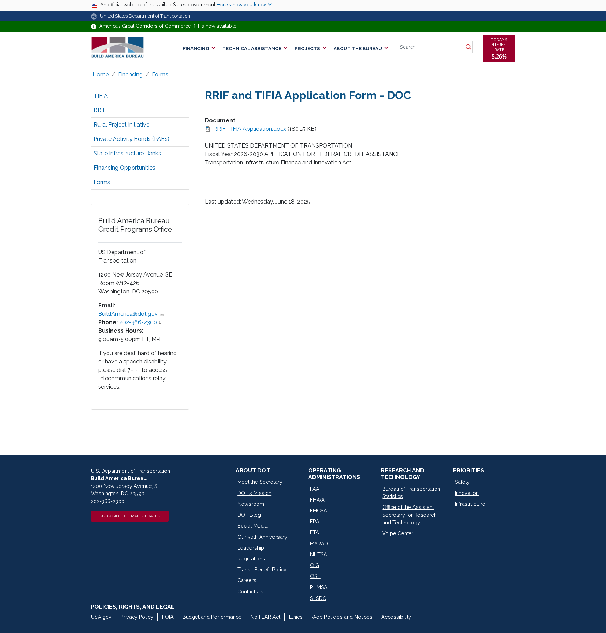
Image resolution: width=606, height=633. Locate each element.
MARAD (319, 543)
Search (468, 47)
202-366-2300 (138, 322)
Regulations (251, 558)
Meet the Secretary (259, 482)
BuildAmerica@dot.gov (128, 314)
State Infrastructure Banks (127, 153)
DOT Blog (249, 515)
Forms (160, 74)
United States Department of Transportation (145, 16)
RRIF (100, 110)
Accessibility (396, 617)
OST (315, 576)
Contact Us (250, 591)
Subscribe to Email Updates (130, 515)
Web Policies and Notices (341, 617)
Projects (307, 48)
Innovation (467, 493)
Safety (462, 482)
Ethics (296, 617)
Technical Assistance (251, 48)
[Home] (117, 47)
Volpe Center (397, 533)
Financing (196, 48)
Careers (246, 580)
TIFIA (101, 96)
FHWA (317, 500)
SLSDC (318, 598)
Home (101, 74)
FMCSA (318, 510)
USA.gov (101, 617)
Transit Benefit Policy (262, 569)
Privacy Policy (136, 617)
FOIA (168, 617)
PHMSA (319, 587)
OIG (314, 565)
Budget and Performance (212, 617)
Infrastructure (470, 504)
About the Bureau (358, 48)
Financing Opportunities (124, 167)
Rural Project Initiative (121, 124)
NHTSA (318, 554)
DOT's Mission (254, 493)
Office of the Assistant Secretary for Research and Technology (409, 514)
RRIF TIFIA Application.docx (249, 128)
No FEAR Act (265, 617)
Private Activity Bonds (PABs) (131, 139)
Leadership (250, 548)
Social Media (252, 526)
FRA (314, 521)
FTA (314, 532)
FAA (314, 489)
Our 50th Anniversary (262, 537)
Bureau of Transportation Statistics (411, 492)
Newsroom (250, 504)
